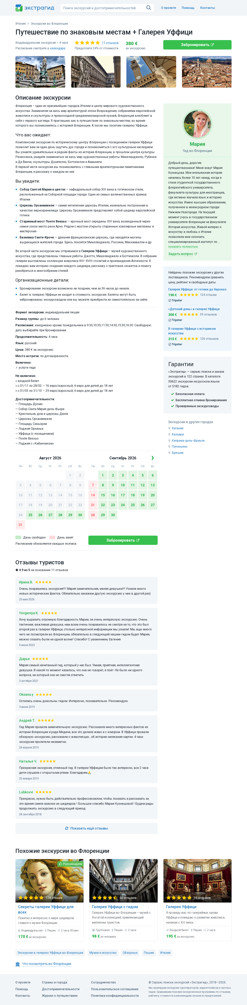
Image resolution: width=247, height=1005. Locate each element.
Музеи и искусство (103, 953)
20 (50, 505)
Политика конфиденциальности (115, 995)
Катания (177, 428)
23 (80, 505)
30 (80, 515)
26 (40, 515)
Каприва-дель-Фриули (188, 440)
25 (30, 515)
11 (30, 495)
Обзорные (130, 953)
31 (20, 525)
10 (20, 495)
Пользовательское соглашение (114, 989)
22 (70, 505)
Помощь (188, 8)
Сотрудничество (103, 982)
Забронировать (195, 44)
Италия (165, 953)
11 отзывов (110, 43)
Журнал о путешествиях (60, 995)
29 (70, 515)
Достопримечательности (61, 989)
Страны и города (54, 982)
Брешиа (177, 453)
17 (20, 505)
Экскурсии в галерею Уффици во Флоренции (50, 953)
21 (60, 505)
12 (40, 495)
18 (30, 505)
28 (60, 515)
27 (50, 515)
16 (80, 495)
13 (50, 495)
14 (60, 495)
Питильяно (179, 446)
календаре (57, 48)
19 (40, 505)
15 (70, 495)
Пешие (149, 953)
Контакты (207, 8)
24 (20, 515)
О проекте (168, 8)
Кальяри (178, 434)
